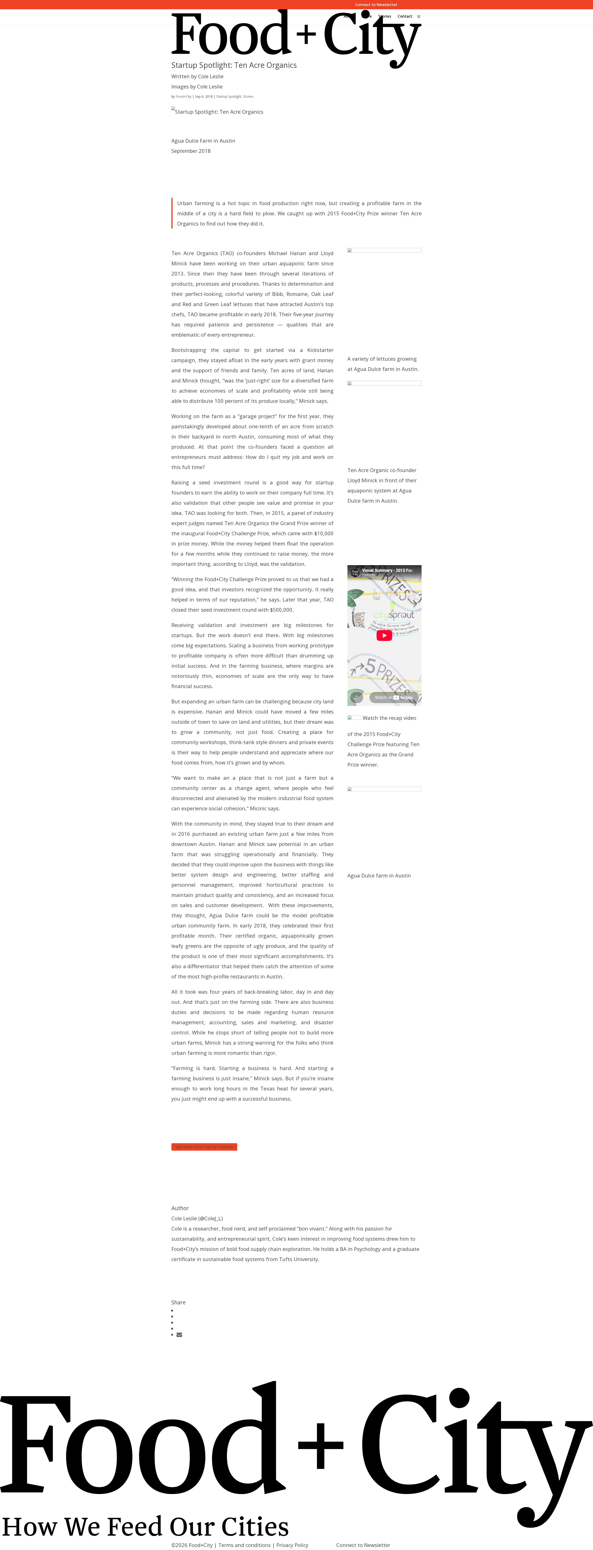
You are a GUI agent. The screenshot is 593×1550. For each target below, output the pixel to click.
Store (367, 17)
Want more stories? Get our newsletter (204, 1147)
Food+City (183, 96)
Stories (384, 17)
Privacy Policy (292, 1544)
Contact (405, 17)
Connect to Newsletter (376, 4)
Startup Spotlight (228, 96)
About (349, 17)
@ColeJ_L (210, 1218)
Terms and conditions (244, 1544)
